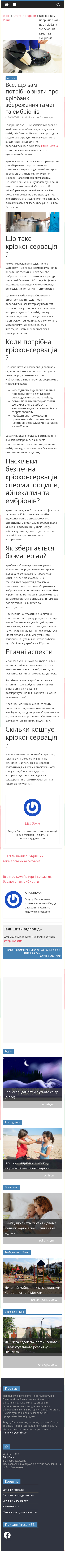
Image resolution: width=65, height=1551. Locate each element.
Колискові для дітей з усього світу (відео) (31, 1094)
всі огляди (48, 1240)
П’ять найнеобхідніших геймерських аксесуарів (23, 858)
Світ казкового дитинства (18, 1495)
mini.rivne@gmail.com (15, 1432)
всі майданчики (44, 1300)
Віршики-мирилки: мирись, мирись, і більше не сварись (27, 1165)
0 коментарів (46, 117)
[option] (32, 1079)
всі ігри (51, 1175)
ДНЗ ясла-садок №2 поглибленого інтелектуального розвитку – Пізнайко (31, 1347)
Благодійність (11, 1506)
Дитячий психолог (13, 1489)
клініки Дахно (49, 146)
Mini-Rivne (30, 117)
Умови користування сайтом (20, 1512)
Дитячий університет (15, 1501)
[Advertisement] (32, 1010)
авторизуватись (13, 940)
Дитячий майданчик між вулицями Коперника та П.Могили (32, 1290)
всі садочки (47, 1365)
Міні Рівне (9, 1457)
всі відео (50, 1104)
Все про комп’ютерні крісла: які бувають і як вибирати (28, 879)
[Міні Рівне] (7, 4)
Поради (11, 78)
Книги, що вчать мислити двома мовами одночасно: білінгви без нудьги (30, 1228)
